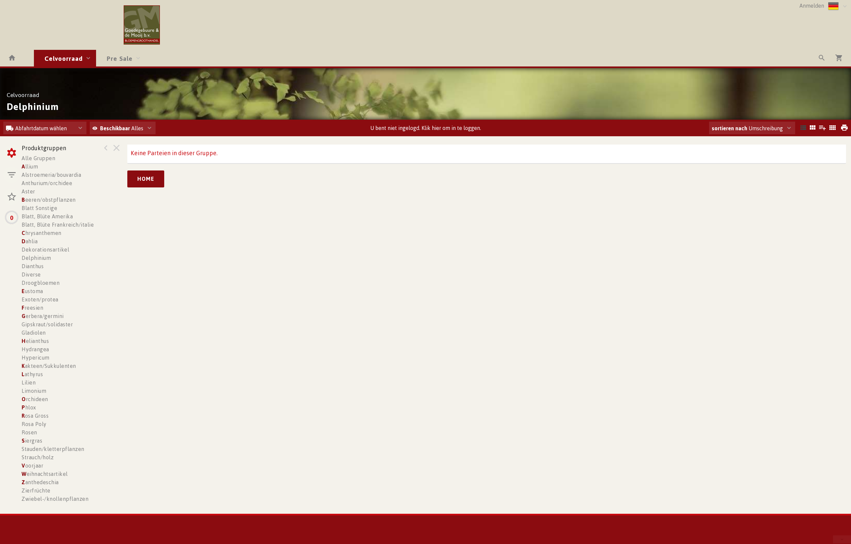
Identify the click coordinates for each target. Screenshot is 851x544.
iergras (32, 440)
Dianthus (33, 266)
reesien (32, 307)
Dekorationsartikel (45, 249)
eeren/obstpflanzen (49, 199)
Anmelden (811, 5)
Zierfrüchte (36, 490)
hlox (29, 407)
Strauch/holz (38, 457)
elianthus (35, 341)
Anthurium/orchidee (47, 183)
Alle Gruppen (38, 158)
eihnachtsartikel (45, 474)
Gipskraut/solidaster (47, 324)
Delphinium (36, 258)
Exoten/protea (40, 299)
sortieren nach (730, 128)
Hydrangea (35, 349)
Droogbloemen (41, 282)
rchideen (35, 399)
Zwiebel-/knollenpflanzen (55, 498)
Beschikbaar (115, 128)
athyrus (32, 374)
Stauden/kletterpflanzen (53, 449)
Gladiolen (34, 332)
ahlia (30, 241)
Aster (28, 191)
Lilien (29, 382)
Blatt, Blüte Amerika (47, 216)
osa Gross (35, 415)
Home (145, 178)
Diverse (31, 274)
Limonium (34, 390)
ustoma (32, 291)
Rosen (29, 432)
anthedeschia (40, 482)
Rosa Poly (34, 424)
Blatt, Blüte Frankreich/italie (58, 224)
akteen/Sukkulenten (49, 366)
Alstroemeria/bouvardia (51, 174)
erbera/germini (43, 316)
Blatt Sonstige (39, 208)
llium (30, 166)
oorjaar (32, 465)
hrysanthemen (41, 233)
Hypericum (36, 357)
